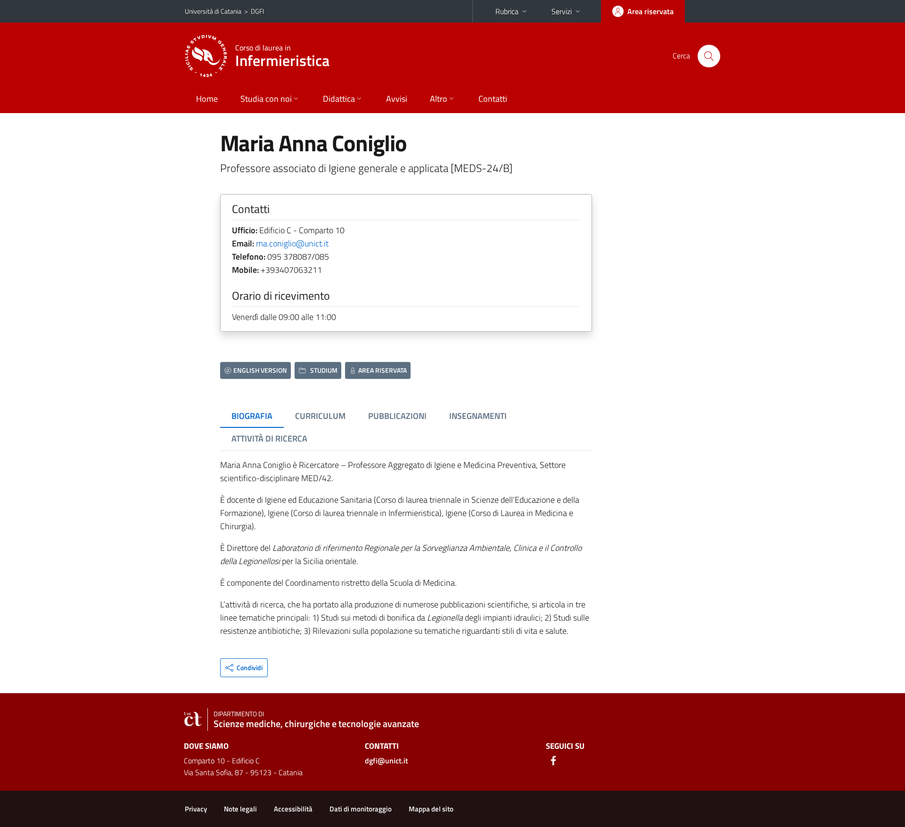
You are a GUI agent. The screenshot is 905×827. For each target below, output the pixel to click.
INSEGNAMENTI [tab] (478, 415)
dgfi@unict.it (386, 760)
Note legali (240, 808)
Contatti (492, 98)
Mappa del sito (431, 808)
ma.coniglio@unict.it (292, 243)
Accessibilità (293, 808)
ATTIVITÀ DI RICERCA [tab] (269, 438)
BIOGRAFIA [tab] (251, 415)
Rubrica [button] (506, 11)
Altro (438, 98)
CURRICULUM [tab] (320, 415)
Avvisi (396, 98)
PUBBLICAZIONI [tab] (397, 415)
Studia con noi (266, 98)
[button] (244, 667)
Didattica (339, 98)
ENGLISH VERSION (260, 370)
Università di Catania (213, 11)
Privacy (196, 808)
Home (207, 98)
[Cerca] (709, 56)
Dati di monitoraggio (360, 808)
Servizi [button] (561, 11)
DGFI (257, 11)
